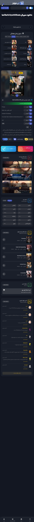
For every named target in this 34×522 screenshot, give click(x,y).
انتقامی (8, 110)
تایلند (3, 120)
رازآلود (16, 249)
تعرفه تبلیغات (6, 285)
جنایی (21, 249)
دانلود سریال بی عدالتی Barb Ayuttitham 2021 (21, 100)
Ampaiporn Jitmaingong (6, 113)
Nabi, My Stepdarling (21, 247)
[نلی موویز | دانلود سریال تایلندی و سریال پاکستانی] (18, 3)
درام (5, 110)
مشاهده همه (6, 232)
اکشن (11, 110)
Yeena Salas (4, 117)
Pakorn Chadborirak (10, 117)
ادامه (7, 139)
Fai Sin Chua (23, 264)
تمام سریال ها (6, 157)
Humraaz (23, 239)
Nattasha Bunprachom (18, 117)
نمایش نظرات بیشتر (17, 373)
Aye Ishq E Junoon (21, 256)
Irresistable (23, 273)
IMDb (20, 73)
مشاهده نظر (25, 310)
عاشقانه (3, 110)
